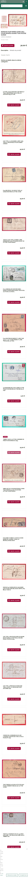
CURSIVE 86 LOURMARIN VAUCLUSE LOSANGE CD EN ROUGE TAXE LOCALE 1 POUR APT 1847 (13, 737)
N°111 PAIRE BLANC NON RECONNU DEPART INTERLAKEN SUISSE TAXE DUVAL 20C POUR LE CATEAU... (14, 290)
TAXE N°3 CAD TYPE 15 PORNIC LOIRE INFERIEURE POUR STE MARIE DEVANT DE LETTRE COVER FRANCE (13, 241)
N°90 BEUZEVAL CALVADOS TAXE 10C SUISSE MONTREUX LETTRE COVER (12, 191)
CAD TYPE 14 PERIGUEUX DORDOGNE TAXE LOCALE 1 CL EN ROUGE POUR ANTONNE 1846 (12, 687)
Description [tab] (4, 50)
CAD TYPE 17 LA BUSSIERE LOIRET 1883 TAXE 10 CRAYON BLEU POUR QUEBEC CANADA (13, 142)
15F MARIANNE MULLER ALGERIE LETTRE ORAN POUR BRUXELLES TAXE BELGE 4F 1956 (13, 389)
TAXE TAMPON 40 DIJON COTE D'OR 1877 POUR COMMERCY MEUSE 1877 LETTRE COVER (13, 786)
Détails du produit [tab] (15, 50)
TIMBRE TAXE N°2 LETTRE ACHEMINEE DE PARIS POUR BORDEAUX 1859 (13, 440)
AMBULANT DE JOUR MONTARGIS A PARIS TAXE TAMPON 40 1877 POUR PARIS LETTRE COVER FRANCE (13, 490)
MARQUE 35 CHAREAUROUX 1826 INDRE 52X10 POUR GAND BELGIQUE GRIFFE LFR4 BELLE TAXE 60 (14, 589)
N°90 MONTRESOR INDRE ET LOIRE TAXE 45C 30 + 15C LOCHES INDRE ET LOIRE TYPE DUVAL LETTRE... (13, 340)
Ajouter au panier (7, 45)
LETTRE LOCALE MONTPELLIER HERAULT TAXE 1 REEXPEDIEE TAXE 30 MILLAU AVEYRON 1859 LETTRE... (13, 93)
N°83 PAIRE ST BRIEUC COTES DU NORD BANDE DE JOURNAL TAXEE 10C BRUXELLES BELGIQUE (13, 539)
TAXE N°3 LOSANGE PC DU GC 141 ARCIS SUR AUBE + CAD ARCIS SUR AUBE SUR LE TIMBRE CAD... (13, 835)
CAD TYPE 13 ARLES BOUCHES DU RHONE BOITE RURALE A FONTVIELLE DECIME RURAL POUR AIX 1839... (13, 638)
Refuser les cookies (12, 875)
